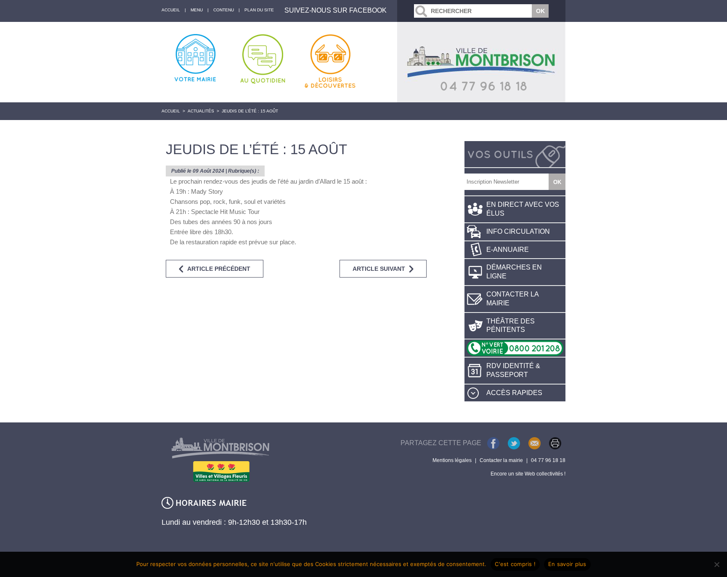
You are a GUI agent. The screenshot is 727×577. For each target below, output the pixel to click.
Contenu (223, 10)
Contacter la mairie (512, 299)
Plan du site (259, 10)
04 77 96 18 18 (548, 460)
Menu (197, 10)
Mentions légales (452, 460)
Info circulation (518, 231)
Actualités (201, 111)
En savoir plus (567, 564)
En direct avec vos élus (522, 209)
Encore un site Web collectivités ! (528, 474)
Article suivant (379, 268)
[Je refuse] (716, 564)
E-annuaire (507, 249)
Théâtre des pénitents (510, 326)
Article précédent (218, 268)
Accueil (171, 111)
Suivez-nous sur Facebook (335, 10)
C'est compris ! (515, 564)
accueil (171, 10)
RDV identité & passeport (513, 370)
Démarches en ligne (514, 272)
